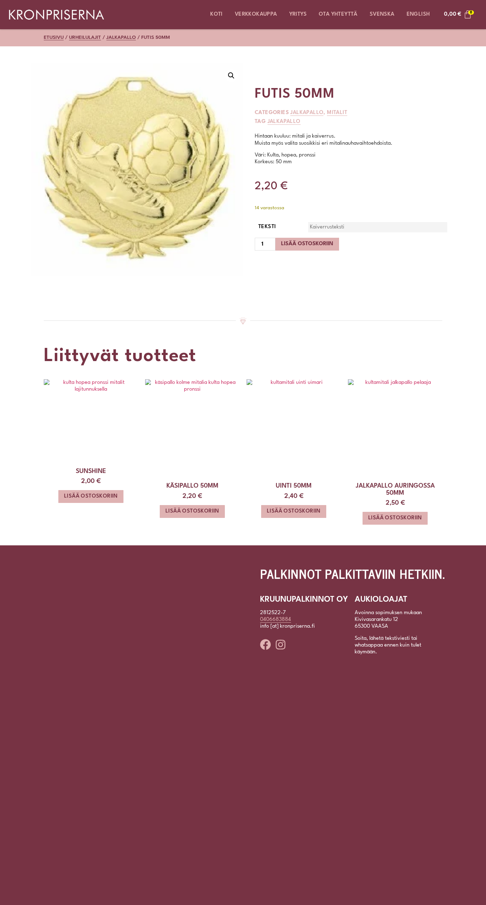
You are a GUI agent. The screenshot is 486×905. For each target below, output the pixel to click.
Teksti (267, 227)
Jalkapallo (121, 37)
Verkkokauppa (256, 14)
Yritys (298, 14)
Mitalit (337, 112)
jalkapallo (284, 121)
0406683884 (275, 619)
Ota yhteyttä (338, 14)
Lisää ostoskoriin (307, 244)
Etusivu (54, 37)
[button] (231, 75)
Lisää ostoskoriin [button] (91, 496)
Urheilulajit (85, 37)
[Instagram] (280, 644)
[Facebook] (265, 644)
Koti (216, 14)
